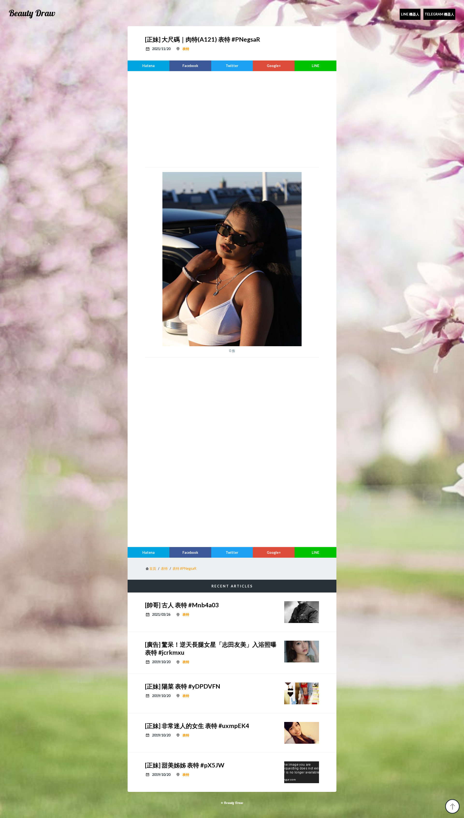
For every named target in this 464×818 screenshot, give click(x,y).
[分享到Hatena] (148, 65)
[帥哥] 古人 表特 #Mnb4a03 (182, 604)
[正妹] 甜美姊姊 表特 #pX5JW (184, 765)
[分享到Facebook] (190, 65)
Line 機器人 (410, 14)
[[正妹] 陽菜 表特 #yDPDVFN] (301, 693)
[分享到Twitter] (232, 65)
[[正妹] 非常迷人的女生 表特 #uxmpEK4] (301, 733)
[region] (232, 118)
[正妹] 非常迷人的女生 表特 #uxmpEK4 (197, 725)
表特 (185, 49)
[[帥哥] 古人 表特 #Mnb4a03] (301, 612)
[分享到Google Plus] (274, 65)
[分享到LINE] (315, 65)
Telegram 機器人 (439, 14)
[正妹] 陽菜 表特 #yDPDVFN (182, 686)
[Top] (452, 806)
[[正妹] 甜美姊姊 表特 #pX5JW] (301, 772)
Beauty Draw (32, 13)
